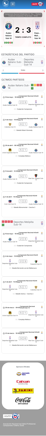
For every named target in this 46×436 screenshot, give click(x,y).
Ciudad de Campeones (15, 16)
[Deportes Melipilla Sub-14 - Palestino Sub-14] (23, 264)
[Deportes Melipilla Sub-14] (37, 32)
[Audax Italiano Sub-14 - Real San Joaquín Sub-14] (23, 178)
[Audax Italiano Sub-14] (8, 32)
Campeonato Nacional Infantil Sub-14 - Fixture (20, 14)
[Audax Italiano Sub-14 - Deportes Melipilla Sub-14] (23, 103)
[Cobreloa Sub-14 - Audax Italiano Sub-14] (23, 127)
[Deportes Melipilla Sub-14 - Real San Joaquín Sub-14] (23, 341)
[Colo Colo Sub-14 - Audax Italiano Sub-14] (23, 204)
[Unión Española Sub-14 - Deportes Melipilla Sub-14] (23, 315)
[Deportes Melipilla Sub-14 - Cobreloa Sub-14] (23, 289)
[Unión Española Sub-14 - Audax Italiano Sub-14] (23, 153)
